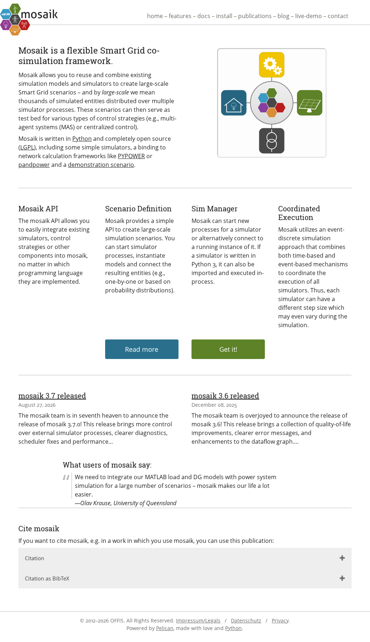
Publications (255, 16)
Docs (203, 16)
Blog (283, 16)
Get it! (228, 349)
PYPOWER (131, 156)
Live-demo (308, 16)
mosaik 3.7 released (52, 395)
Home (155, 16)
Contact (338, 16)
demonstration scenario (101, 165)
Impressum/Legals (198, 620)
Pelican (164, 628)
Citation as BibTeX (47, 578)
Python (82, 139)
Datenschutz (246, 620)
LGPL (27, 147)
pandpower (34, 165)
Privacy (280, 620)
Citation (34, 558)
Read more (141, 349)
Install (224, 16)
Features (180, 16)
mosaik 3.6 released (225, 395)
